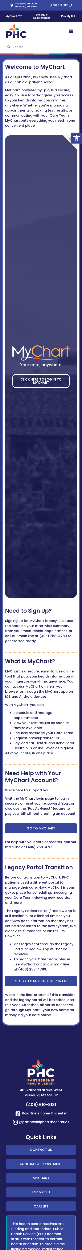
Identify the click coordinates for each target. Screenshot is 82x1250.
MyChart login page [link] (37, 798)
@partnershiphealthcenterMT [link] (44, 1122)
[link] (76, 138)
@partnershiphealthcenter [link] (44, 1113)
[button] (58, 31)
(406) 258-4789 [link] (32, 969)
